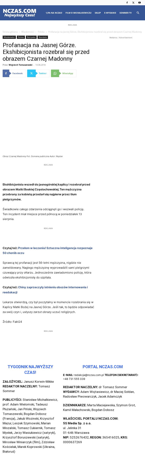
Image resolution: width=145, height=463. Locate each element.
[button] (137, 13)
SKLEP (98, 12)
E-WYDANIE (110, 12)
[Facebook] (127, 2)
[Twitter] (133, 2)
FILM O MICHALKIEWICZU (78, 12)
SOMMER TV (126, 12)
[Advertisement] (72, 51)
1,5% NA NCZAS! (54, 12)
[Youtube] (139, 2)
